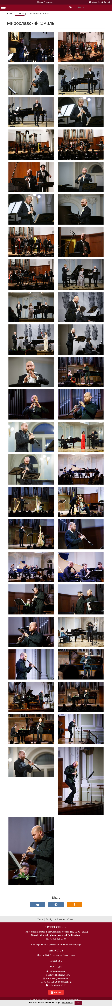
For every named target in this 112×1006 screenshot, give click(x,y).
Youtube (57, 992)
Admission (60, 919)
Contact (71, 919)
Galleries (20, 13)
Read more (67, 1002)
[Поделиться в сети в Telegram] (56, 904)
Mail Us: (56, 966)
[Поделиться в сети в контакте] (37, 904)
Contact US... (56, 961)
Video (9, 13)
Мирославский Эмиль (38, 13)
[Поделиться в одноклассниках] (74, 904)
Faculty (49, 919)
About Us (56, 950)
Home (40, 919)
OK (78, 1003)
